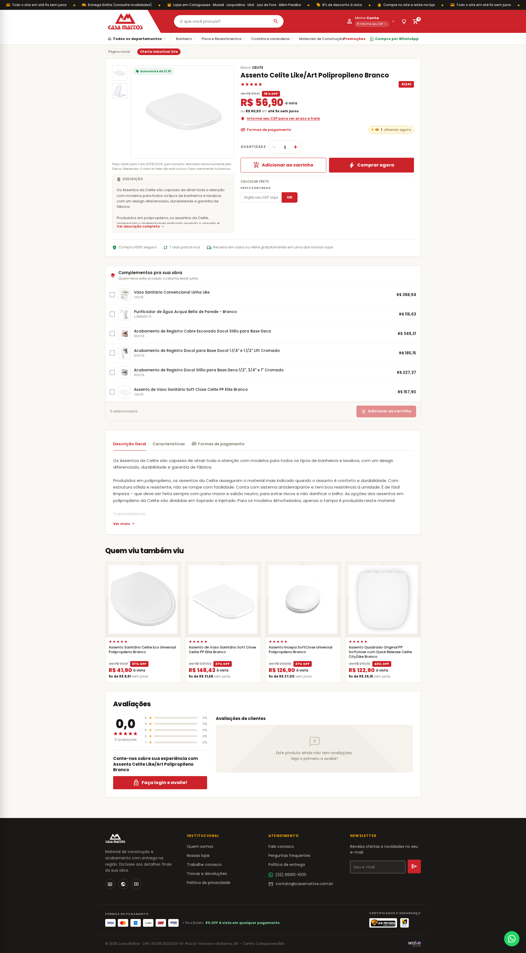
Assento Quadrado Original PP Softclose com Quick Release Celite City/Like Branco (380, 652)
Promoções (354, 38)
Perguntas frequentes (289, 855)
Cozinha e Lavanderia (272, 38)
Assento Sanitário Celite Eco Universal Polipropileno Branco (142, 649)
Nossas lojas (198, 855)
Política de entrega (286, 864)
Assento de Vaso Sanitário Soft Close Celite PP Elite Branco (222, 649)
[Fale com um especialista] (511, 938)
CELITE (257, 67)
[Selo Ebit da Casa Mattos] (404, 923)
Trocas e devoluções (207, 873)
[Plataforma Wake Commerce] (414, 943)
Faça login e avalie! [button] (160, 782)
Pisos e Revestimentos (224, 38)
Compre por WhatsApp (397, 38)
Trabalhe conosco (204, 864)
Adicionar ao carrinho (283, 165)
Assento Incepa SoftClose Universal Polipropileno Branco (300, 649)
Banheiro (186, 38)
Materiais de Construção (323, 38)
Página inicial (119, 51)
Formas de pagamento (266, 130)
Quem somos (200, 846)
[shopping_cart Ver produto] (143, 599)
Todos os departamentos (137, 39)
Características (169, 444)
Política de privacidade (208, 882)
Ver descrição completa (141, 226)
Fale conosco (281, 846)
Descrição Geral (129, 444)
